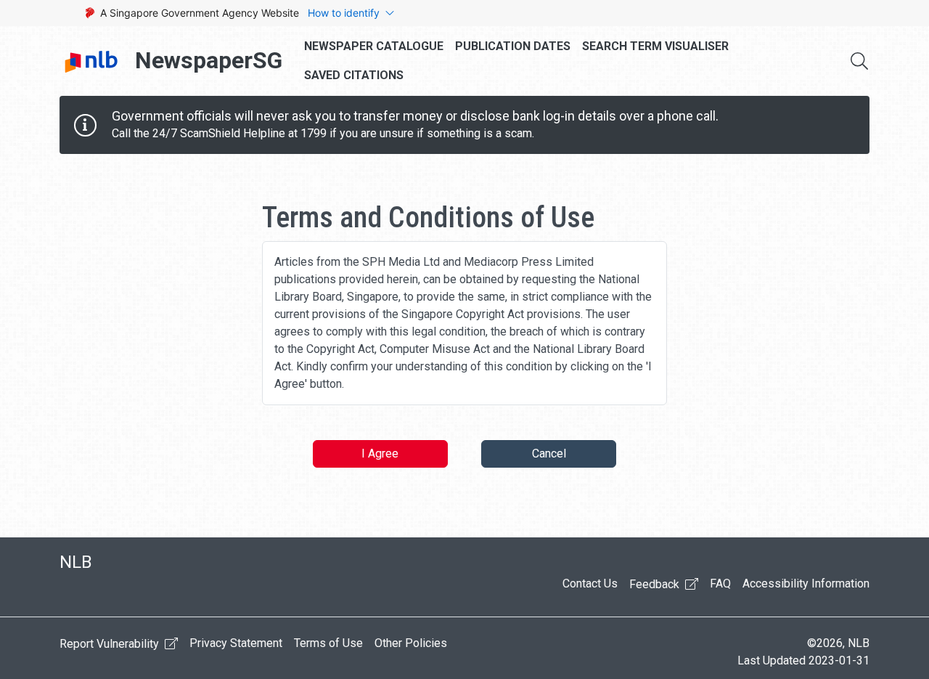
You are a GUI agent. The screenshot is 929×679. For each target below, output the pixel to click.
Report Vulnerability (111, 644)
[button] (859, 61)
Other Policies (411, 643)
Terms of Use (328, 643)
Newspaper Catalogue (373, 46)
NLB (76, 562)
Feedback (655, 584)
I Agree (379, 453)
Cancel (549, 453)
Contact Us (590, 583)
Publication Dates (512, 46)
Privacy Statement (235, 643)
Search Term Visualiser (655, 46)
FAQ (720, 583)
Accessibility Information (805, 583)
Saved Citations (354, 75)
